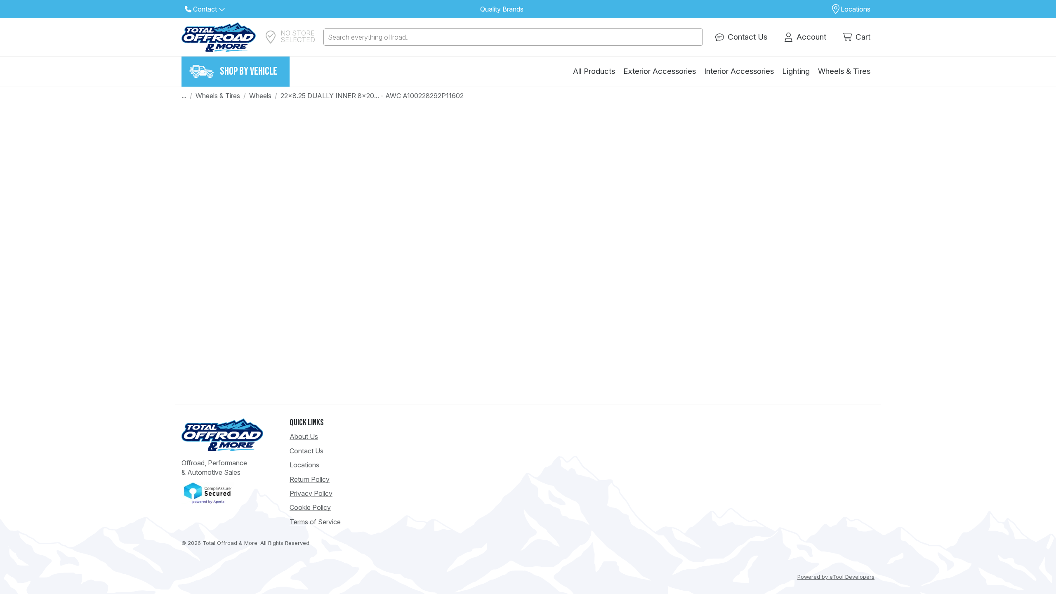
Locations (304, 465)
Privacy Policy (311, 493)
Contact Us (306, 451)
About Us (304, 436)
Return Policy (310, 479)
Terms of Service (315, 522)
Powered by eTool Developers (835, 577)
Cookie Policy (310, 507)
